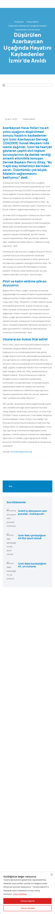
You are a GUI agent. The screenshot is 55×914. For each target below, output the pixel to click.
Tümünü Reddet (27, 908)
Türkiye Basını (32, 21)
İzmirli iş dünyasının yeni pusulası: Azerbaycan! (32, 512)
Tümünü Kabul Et (27, 901)
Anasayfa (18, 21)
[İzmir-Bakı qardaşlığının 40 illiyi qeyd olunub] (11, 544)
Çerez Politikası (20, 894)
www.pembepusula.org (21, 451)
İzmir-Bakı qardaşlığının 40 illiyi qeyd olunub (32, 537)
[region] (27, 893)
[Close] (52, 874)
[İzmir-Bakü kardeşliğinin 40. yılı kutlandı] (11, 571)
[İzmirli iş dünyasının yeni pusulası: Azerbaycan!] (11, 518)
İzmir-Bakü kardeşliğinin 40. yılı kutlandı (32, 565)
